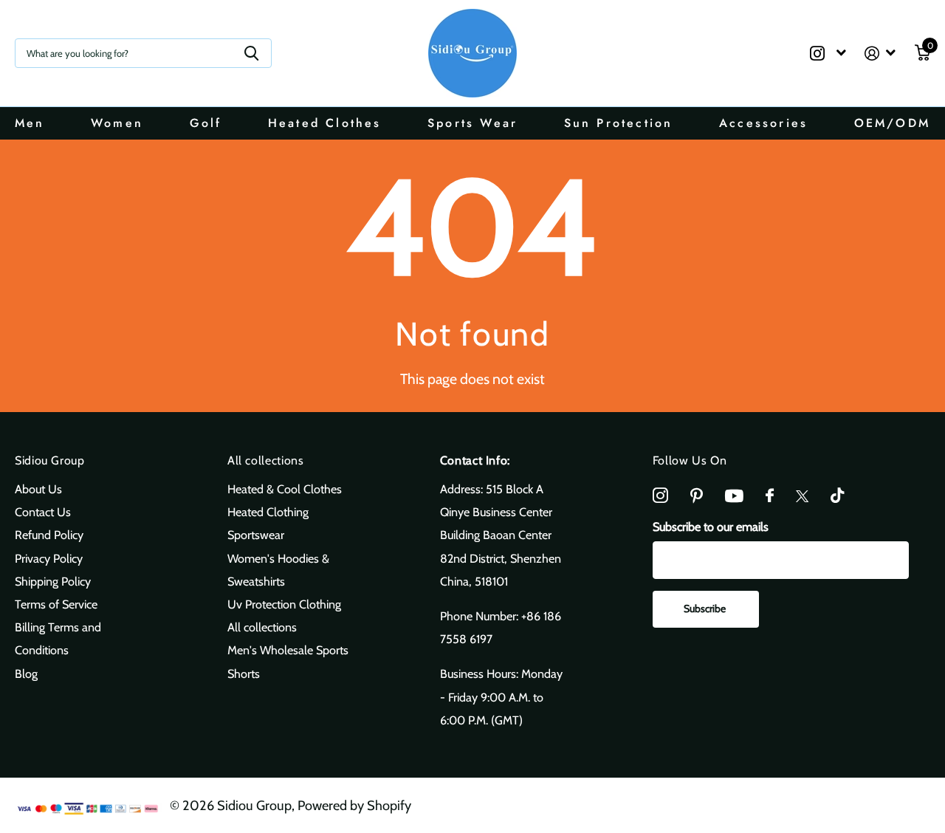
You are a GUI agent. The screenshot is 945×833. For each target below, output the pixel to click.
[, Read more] (827, 53)
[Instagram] (660, 496)
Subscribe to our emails (711, 526)
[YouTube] (734, 496)
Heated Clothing (268, 511)
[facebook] (770, 496)
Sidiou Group (50, 460)
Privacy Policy (49, 558)
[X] (802, 496)
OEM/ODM (892, 122)
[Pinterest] (696, 496)
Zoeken (251, 53)
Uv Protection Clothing (284, 604)
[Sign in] (880, 53)
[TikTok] (837, 496)
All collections (265, 460)
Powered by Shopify (354, 805)
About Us (38, 488)
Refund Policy (49, 534)
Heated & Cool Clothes (284, 488)
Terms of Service (56, 604)
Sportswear (255, 534)
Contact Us (43, 511)
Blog (26, 673)
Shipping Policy (53, 581)
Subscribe (706, 608)
